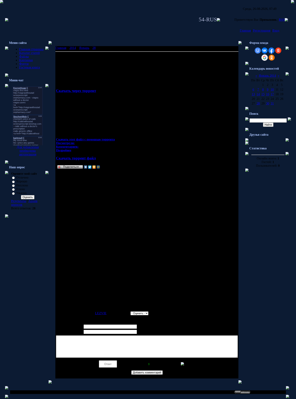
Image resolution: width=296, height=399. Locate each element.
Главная (245, 30)
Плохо (20, 189)
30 (267, 103)
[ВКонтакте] (86, 167)
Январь (84, 48)
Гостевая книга (29, 67)
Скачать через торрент (76, 91)
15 (263, 94)
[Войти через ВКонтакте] (265, 51)
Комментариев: (67, 146)
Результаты (18, 201)
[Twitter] (90, 167)
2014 (72, 48)
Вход (275, 30)
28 (94, 48)
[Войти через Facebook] (271, 51)
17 (272, 94)
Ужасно (21, 193)
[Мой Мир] (98, 167)
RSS (282, 19)
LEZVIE (101, 313)
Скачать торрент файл (76, 158)
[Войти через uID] (258, 51)
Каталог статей (29, 53)
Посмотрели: (65, 143)
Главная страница (31, 49)
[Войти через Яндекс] (278, 51)
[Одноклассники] (94, 167)
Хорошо (21, 181)
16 (267, 94)
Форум (24, 63)
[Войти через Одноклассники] (272, 58)
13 (253, 94)
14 (258, 94)
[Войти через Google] (264, 57)
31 (272, 103)
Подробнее (63, 150)
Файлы (24, 56)
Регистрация (261, 30)
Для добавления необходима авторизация (28, 150)
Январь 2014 (267, 75)
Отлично (22, 177)
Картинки (26, 60)
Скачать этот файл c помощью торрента (85, 139)
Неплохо (22, 185)
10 (272, 89)
